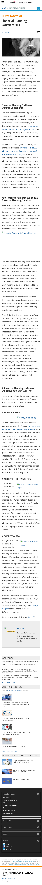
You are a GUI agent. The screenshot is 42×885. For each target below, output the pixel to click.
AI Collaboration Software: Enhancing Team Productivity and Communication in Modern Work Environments (19, 671)
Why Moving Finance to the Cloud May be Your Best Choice (23, 761)
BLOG (4, 8)
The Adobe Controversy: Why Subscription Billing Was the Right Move (16, 733)
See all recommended (9, 751)
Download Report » (8, 879)
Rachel (30, 617)
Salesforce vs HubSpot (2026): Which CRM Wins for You (20, 665)
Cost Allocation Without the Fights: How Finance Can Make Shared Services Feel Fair (16, 704)
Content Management (10, 805)
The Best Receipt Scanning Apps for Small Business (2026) (16, 719)
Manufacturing (7, 813)
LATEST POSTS (7, 658)
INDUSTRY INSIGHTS (17, 8)
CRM (4, 803)
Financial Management (11, 16)
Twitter (8, 844)
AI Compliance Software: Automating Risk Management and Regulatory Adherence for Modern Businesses (20, 677)
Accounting (6, 798)
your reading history (13, 690)
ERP (4, 808)
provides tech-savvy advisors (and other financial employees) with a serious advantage (19, 151)
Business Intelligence (10, 800)
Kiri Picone (5, 32)
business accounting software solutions (20, 865)
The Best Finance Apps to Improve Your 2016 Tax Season (24, 770)
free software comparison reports (23, 861)
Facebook (9, 847)
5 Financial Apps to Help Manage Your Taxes (17, 746)
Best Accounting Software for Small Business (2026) (20, 662)
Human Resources (9, 810)
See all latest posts (8, 682)
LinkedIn (8, 849)
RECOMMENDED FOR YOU (12, 687)
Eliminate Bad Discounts (21, 779)
